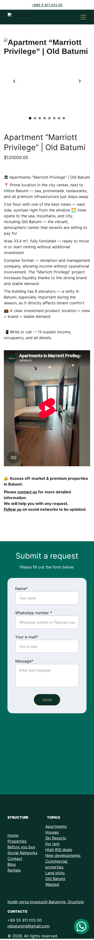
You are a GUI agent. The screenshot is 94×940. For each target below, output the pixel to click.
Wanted (52, 884)
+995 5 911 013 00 (47, 5)
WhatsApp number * (33, 612)
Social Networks (22, 852)
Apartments (56, 826)
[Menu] (83, 17)
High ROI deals (58, 849)
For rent (52, 843)
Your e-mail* (26, 636)
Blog (11, 864)
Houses (52, 832)
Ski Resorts (55, 838)
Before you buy (21, 847)
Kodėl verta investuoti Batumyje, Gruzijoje (45, 901)
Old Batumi (55, 878)
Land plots (55, 872)
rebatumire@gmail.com (28, 926)
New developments (63, 855)
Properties (17, 841)
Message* (24, 661)
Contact (14, 858)
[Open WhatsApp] (81, 926)
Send (47, 699)
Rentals (14, 870)
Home (12, 835)
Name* (21, 588)
